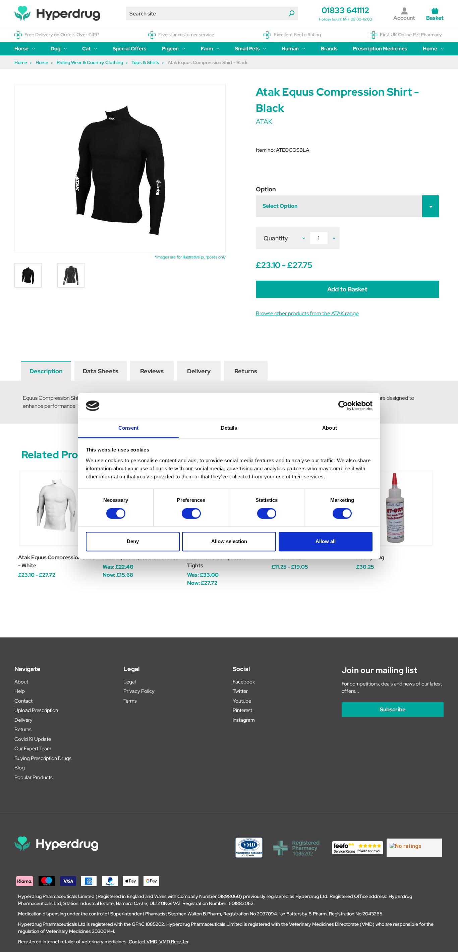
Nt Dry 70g (370, 557)
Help (19, 691)
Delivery (199, 371)
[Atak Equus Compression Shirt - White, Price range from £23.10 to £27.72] (57, 507)
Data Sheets (100, 371)
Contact (23, 701)
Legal (129, 681)
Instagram (244, 720)
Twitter (240, 691)
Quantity (276, 238)
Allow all (326, 541)
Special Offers (129, 48)
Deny (133, 541)
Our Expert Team (32, 748)
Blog (19, 767)
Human (290, 48)
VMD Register (173, 942)
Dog (55, 48)
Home (430, 48)
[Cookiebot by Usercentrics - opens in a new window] (343, 406)
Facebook (244, 681)
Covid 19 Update (32, 739)
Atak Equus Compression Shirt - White (56, 561)
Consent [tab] (128, 428)
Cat (86, 48)
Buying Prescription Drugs (42, 758)
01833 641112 (345, 10)
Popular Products (33, 777)
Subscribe (392, 709)
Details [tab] (229, 428)
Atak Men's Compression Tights (218, 561)
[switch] (191, 513)
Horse (21, 48)
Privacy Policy (139, 691)
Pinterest (242, 710)
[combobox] (212, 13)
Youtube (242, 701)
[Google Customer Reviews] (414, 848)
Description (46, 371)
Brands (329, 48)
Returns (245, 371)
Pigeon (170, 48)
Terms (130, 701)
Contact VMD (143, 942)
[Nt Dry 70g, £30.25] (395, 507)
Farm (207, 48)
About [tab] (329, 428)
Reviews (152, 371)
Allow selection (229, 541)
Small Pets (247, 48)
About (21, 681)
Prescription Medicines (380, 48)
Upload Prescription (36, 710)
